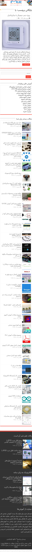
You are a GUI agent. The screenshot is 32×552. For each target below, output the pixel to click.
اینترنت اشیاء (27, 111)
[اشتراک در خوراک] (0, 10)
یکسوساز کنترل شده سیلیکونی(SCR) (15, 235)
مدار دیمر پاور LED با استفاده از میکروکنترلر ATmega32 (12, 123)
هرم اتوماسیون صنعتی (14, 325)
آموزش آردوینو (27, 103)
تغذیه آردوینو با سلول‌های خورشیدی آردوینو (13, 461)
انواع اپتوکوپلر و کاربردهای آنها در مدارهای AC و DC (11, 214)
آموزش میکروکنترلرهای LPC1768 (21, 89)
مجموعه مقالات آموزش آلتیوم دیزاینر (12, 316)
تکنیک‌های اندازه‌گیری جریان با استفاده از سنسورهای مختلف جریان (12, 479)
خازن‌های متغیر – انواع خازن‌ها (12, 305)
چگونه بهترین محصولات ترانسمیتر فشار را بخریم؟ (11, 194)
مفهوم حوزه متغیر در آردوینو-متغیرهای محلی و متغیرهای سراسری (13, 165)
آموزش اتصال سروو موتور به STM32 (13, 275)
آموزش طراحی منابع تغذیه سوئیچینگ (20, 87)
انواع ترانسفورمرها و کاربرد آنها (13, 488)
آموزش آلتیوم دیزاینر (25, 97)
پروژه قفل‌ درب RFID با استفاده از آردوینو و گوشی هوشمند (13, 442)
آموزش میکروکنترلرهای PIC (23, 91)
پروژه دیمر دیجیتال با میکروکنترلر (18, 15)
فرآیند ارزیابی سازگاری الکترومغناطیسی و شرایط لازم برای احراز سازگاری (12, 499)
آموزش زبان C (27, 105)
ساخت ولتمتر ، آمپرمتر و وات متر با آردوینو (11, 295)
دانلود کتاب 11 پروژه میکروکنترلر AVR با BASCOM (11, 184)
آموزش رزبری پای (26, 101)
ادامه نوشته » (26, 64)
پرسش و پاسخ (21, 539)
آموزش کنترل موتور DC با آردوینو (11, 345)
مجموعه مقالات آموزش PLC (13, 335)
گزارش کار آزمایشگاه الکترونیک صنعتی (12, 376)
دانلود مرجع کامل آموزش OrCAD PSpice (11, 204)
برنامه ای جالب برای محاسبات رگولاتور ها (12, 417)
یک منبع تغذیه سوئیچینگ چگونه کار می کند (11, 255)
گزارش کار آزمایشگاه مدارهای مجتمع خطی (12, 407)
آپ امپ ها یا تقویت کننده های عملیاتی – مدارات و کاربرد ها (12, 144)
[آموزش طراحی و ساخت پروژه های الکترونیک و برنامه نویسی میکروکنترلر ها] (16, 3)
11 (17, 18)
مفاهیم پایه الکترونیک (24, 95)
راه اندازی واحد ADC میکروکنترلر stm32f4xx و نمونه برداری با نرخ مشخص (11, 246)
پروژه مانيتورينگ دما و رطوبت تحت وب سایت (12, 225)
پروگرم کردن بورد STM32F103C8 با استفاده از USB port (11, 134)
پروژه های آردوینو (26, 99)
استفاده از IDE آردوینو (15, 396)
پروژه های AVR (25, 18)
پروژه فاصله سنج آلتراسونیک (13, 173)
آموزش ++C (27, 109)
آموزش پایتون (27, 107)
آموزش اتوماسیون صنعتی (23, 93)
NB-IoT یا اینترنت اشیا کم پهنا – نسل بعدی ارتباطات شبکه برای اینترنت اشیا (11, 155)
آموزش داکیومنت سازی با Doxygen (13, 285)
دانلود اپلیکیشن (11, 539)
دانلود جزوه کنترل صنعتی (13, 355)
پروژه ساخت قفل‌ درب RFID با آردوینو (12, 451)
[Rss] (18, 541)
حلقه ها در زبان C (16, 365)
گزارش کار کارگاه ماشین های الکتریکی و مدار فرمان (13, 387)
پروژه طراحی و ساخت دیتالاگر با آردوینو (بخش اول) (12, 265)
